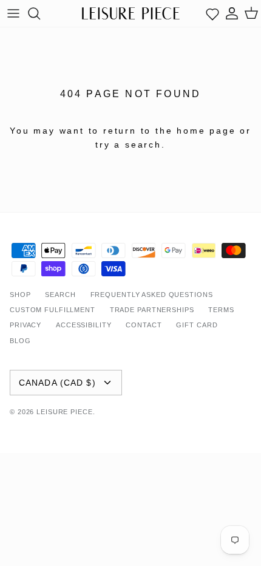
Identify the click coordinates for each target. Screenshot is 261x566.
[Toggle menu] (13, 13)
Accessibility (83, 325)
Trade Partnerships (152, 309)
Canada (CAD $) (57, 382)
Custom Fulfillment (52, 309)
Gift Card (196, 325)
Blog (20, 340)
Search (60, 294)
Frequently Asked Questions (151, 294)
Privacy (25, 325)
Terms (221, 309)
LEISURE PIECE (64, 411)
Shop (20, 294)
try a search (128, 144)
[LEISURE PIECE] (131, 13)
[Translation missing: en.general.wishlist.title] (212, 13)
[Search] (40, 13)
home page (206, 130)
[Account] (232, 13)
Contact (143, 325)
